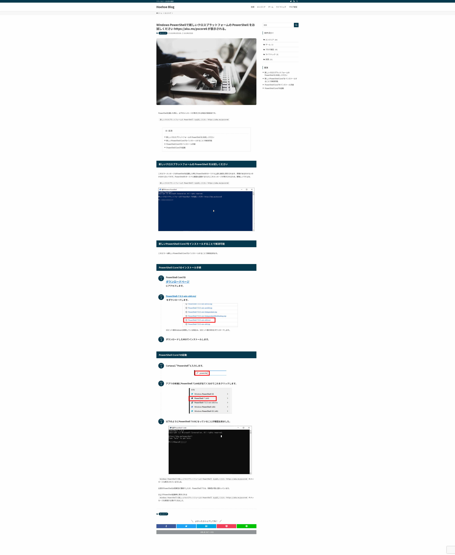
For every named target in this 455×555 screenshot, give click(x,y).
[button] (166, 526)
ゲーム (269, 44)
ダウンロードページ (177, 281)
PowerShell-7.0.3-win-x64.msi (181, 296)
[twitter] (290, 1)
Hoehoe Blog (165, 6)
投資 (269, 59)
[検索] (297, 1)
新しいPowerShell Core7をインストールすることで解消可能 (189, 140)
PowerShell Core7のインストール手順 (180, 144)
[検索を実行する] (296, 25)
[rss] (294, 1)
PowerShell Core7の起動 (175, 147)
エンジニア (163, 33)
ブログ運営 (271, 49)
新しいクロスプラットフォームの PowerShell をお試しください (190, 137)
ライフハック (272, 54)
